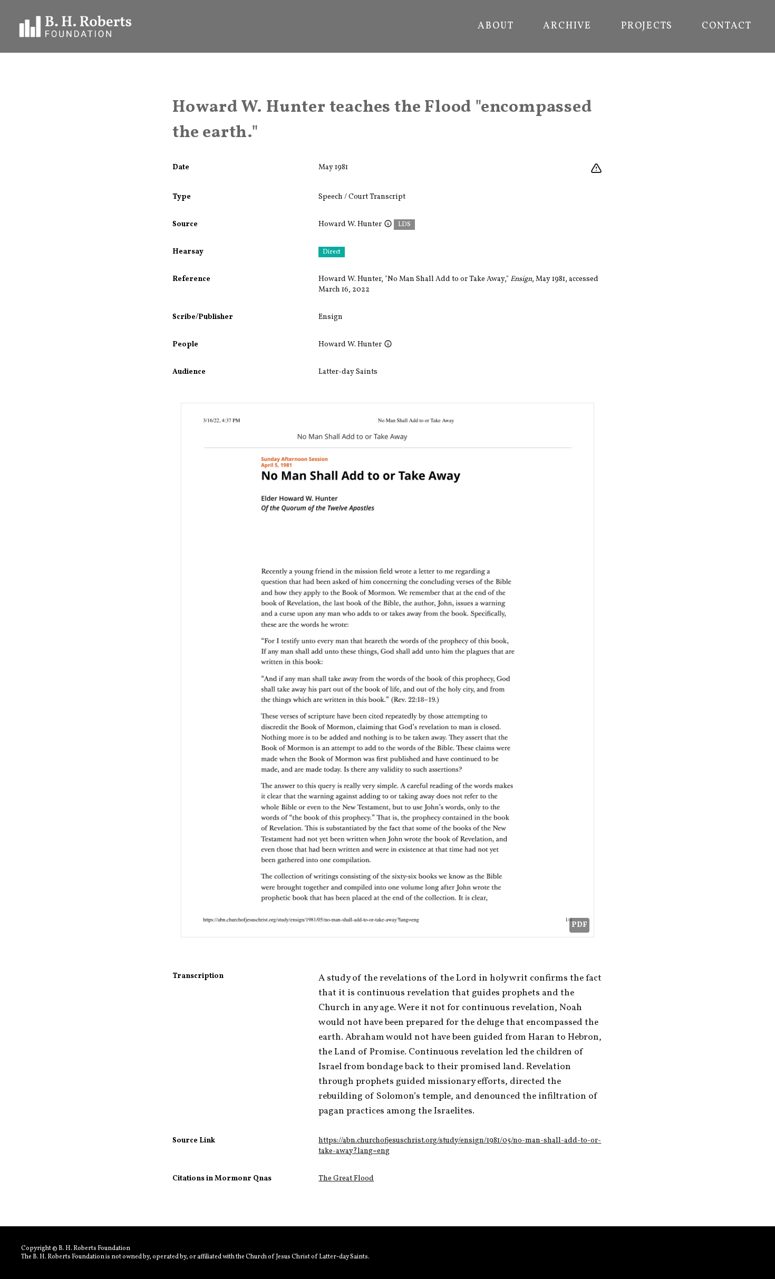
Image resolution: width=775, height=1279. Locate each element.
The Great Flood (346, 1179)
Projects (646, 26)
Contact (727, 26)
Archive (567, 26)
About (496, 26)
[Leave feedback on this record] (596, 168)
